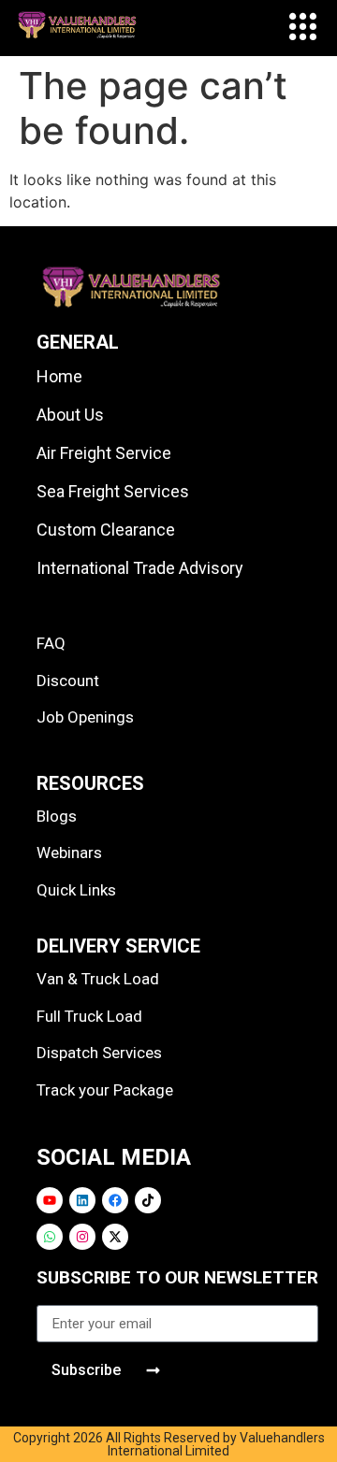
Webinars (69, 852)
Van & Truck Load (98, 978)
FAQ (51, 643)
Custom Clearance (106, 529)
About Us (70, 414)
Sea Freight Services (113, 491)
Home (59, 376)
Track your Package (105, 1090)
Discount (68, 680)
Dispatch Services (99, 1052)
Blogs (57, 816)
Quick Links (76, 890)
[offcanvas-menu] (303, 28)
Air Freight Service (104, 453)
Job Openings (85, 717)
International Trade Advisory (140, 568)
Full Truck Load (89, 1016)
